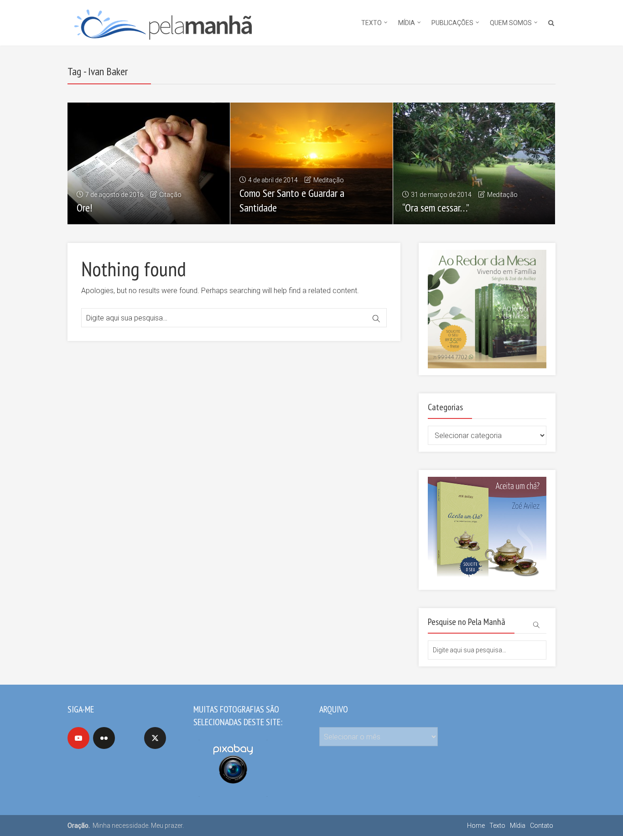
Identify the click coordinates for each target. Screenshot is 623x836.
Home (476, 825)
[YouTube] (78, 738)
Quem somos (511, 22)
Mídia (406, 22)
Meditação (328, 180)
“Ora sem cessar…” (435, 208)
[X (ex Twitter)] (155, 738)
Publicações (452, 22)
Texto (371, 22)
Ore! (84, 208)
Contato (541, 825)
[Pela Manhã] (162, 21)
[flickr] (104, 738)
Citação (170, 194)
